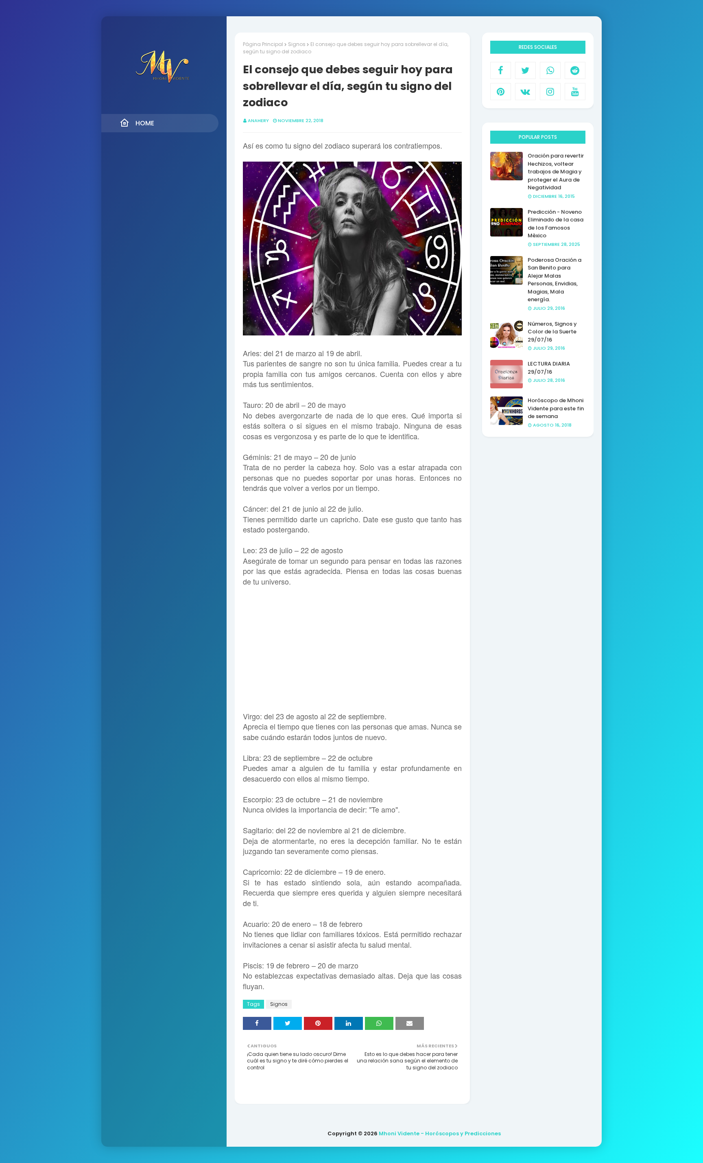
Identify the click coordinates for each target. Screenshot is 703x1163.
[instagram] (550, 91)
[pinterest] (500, 91)
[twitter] (525, 70)
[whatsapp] (550, 70)
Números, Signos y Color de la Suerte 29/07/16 (552, 332)
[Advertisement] (352, 644)
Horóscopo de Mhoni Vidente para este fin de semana (556, 408)
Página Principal (263, 44)
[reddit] (575, 70)
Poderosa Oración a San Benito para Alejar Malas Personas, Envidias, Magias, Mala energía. (554, 280)
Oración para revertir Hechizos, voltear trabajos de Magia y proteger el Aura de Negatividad (556, 171)
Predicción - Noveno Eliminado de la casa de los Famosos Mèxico (555, 224)
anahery (258, 120)
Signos (297, 44)
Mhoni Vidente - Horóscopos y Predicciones (440, 1133)
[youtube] (575, 91)
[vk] (525, 91)
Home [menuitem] (144, 123)
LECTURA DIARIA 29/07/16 (549, 368)
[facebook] (500, 70)
